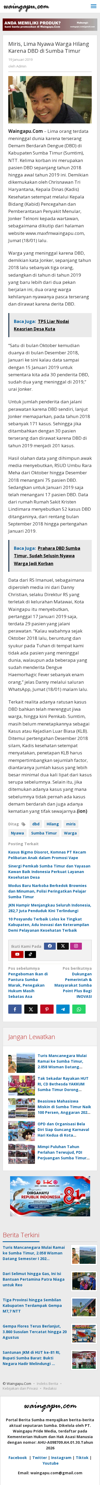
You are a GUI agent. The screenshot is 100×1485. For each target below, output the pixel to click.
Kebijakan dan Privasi (20, 1388)
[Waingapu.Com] (26, 6)
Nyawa (17, 833)
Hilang (53, 823)
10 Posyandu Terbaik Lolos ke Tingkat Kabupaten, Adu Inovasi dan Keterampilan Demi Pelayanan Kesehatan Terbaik (48, 924)
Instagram (61, 1457)
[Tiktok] (30, 954)
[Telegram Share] (63, 1009)
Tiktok (82, 1457)
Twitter (39, 1457)
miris (71, 823)
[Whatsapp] (79, 1009)
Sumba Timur (44, 833)
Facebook (18, 1457)
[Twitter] (63, 946)
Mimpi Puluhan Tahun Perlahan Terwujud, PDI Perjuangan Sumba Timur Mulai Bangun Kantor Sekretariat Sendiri (62, 1158)
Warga (70, 833)
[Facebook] (50, 946)
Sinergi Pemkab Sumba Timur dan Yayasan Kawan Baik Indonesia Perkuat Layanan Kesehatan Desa (49, 871)
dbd (35, 823)
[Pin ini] (47, 1009)
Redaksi (50, 1388)
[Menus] (93, 6)
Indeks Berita (47, 1383)
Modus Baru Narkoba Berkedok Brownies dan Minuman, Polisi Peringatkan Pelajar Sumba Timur (47, 891)
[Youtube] (17, 954)
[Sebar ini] (15, 1009)
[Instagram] (76, 946)
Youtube (51, 1463)
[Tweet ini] (31, 1009)
